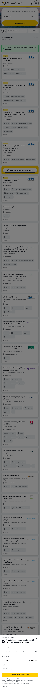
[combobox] (18, 652)
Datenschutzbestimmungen (8, 680)
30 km (33, 660)
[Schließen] (36, 638)
